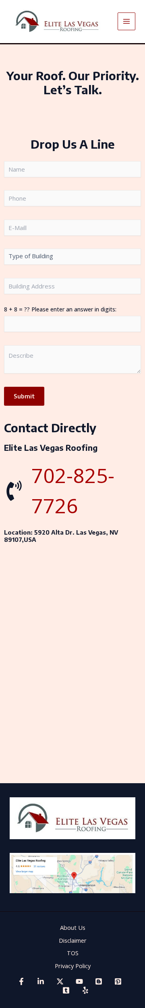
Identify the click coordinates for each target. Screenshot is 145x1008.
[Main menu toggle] (126, 21)
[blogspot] (98, 981)
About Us (72, 927)
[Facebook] (21, 981)
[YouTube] (79, 981)
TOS (73, 953)
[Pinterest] (118, 981)
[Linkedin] (40, 981)
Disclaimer (73, 940)
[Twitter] (60, 981)
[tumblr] (66, 990)
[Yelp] (85, 990)
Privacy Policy (73, 966)
